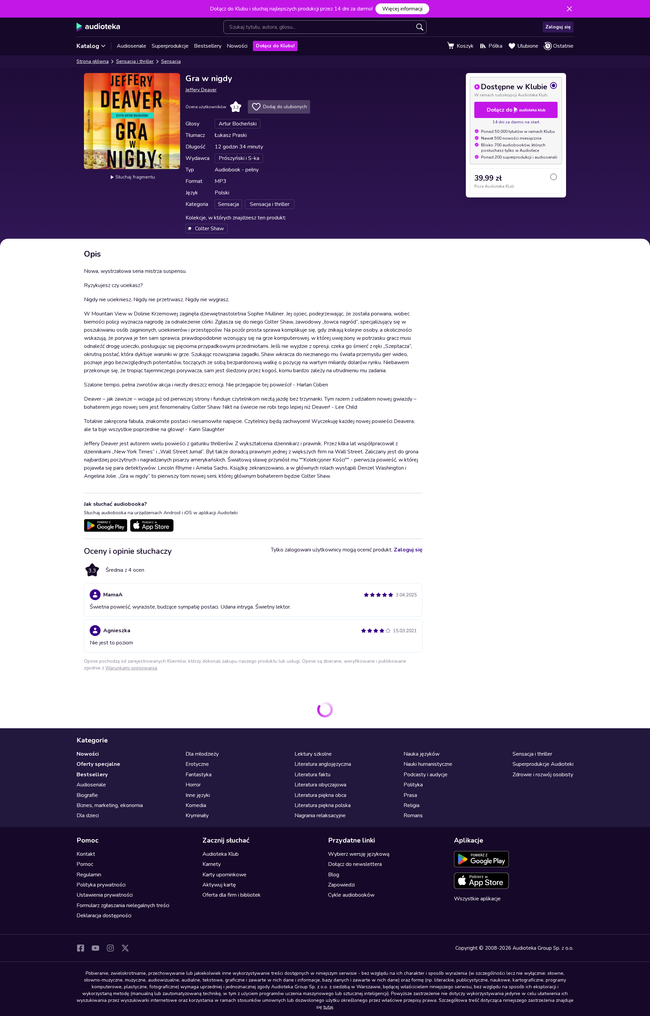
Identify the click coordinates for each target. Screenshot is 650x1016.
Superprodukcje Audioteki (543, 764)
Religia (411, 805)
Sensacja (171, 61)
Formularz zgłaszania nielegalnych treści (123, 905)
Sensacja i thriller (135, 61)
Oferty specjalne (98, 764)
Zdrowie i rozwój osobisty (543, 774)
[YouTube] (95, 948)
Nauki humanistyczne (428, 764)
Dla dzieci (88, 815)
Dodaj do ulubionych (285, 106)
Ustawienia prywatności (105, 895)
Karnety (211, 864)
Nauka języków (421, 754)
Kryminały (197, 815)
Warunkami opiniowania (131, 668)
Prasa (410, 795)
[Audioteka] (98, 27)
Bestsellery (207, 46)
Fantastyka (199, 774)
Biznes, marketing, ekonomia (110, 805)
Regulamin (89, 874)
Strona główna (93, 61)
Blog (333, 874)
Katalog (88, 46)
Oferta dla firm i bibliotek (231, 895)
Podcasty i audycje (426, 774)
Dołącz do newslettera (355, 864)
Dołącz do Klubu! (275, 46)
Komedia (196, 805)
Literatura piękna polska (323, 805)
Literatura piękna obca (320, 795)
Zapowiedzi (341, 884)
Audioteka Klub (220, 853)
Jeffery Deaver (201, 90)
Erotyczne (197, 764)
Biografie (87, 795)
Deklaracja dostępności (104, 915)
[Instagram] (110, 948)
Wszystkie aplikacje (477, 898)
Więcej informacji (402, 9)
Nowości (237, 46)
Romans (413, 815)
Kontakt (86, 853)
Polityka (413, 784)
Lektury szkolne (313, 754)
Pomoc (85, 864)
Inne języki (198, 795)
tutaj (328, 1007)
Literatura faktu (312, 774)
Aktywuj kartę (219, 884)
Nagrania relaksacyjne (320, 815)
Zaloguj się (558, 27)
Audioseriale (131, 46)
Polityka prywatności (101, 884)
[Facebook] (81, 948)
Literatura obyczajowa (320, 784)
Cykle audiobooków (351, 895)
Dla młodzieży (202, 754)
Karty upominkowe (224, 874)
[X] (125, 948)
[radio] (516, 89)
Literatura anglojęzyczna (323, 764)
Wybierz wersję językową (358, 853)
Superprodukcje (170, 46)
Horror (193, 784)
